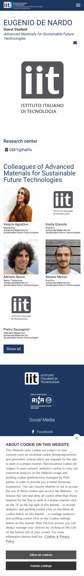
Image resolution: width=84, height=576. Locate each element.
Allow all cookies (41, 555)
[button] (75, 43)
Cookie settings (41, 566)
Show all (14, 349)
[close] (76, 438)
